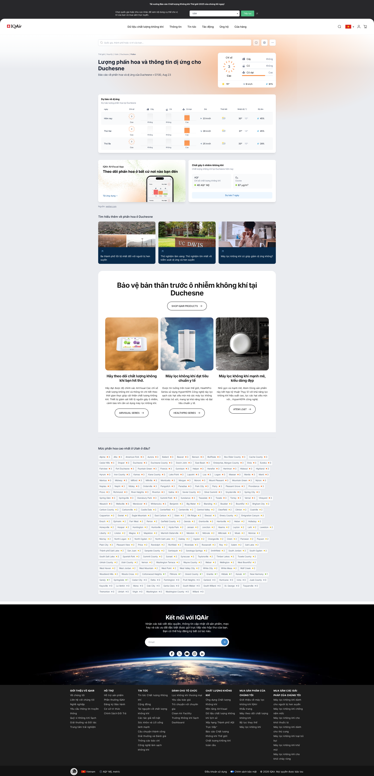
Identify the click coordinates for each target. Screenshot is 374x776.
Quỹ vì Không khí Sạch (83, 717)
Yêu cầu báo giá (181, 699)
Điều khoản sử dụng (216, 771)
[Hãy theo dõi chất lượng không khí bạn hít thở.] (131, 344)
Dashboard (178, 722)
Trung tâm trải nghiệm (83, 726)
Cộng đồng (144, 704)
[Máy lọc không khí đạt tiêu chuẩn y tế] (187, 344)
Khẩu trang (246, 708)
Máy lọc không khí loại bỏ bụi (288, 738)
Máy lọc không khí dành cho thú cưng (287, 729)
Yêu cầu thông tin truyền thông (84, 711)
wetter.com (111, 206)
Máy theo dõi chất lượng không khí (254, 715)
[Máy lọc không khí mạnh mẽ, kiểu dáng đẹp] (242, 344)
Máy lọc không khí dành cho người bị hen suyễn (287, 702)
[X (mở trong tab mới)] (179, 653)
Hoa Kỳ (110, 54)
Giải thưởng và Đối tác (83, 722)
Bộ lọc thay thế (248, 722)
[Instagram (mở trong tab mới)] (194, 653)
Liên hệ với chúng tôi (82, 699)
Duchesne (124, 54)
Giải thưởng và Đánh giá (152, 736)
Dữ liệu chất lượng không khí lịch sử (220, 715)
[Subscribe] (224, 642)
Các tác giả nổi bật (149, 717)
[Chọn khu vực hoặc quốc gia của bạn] (349, 27)
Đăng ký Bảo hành (114, 704)
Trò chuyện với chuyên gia (185, 706)
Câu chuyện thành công (151, 731)
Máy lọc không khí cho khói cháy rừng (286, 756)
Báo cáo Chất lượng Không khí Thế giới (217, 733)
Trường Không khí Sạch (185, 717)
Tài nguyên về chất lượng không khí (152, 711)
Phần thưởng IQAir (114, 699)
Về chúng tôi (77, 695)
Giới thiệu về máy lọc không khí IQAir (252, 702)
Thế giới (101, 54)
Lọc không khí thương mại (187, 695)
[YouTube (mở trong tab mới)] (187, 653)
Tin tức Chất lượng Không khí (153, 697)
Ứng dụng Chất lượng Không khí (218, 702)
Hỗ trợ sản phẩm (113, 695)
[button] (211, 181)
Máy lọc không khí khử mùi (286, 747)
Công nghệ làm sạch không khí (150, 747)
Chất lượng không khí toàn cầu (218, 743)
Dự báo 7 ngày (232, 195)
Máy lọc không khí (250, 726)
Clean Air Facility (182, 713)
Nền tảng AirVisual (216, 708)
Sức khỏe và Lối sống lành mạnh (150, 724)
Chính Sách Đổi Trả (115, 713)
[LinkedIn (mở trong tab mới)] (202, 653)
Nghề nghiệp (77, 704)
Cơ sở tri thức (112, 708)
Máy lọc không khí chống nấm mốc (288, 711)
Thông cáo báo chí (149, 740)
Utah (116, 54)
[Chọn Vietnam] (349, 27)
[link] (339, 26)
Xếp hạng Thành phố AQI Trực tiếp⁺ (220, 724)
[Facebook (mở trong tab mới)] (171, 653)
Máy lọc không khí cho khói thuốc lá (286, 720)
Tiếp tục (248, 13)
